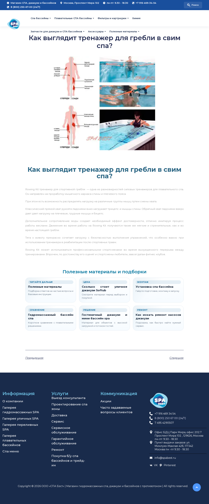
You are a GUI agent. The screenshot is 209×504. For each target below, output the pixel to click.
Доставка (59, 415)
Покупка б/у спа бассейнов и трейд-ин (68, 460)
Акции (105, 401)
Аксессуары (96, 31)
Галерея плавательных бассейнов (14, 440)
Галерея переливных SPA (20, 427)
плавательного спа (170, 189)
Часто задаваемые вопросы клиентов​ (116, 410)
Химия (136, 18)
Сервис (57, 421)
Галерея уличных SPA (20, 418)
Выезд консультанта (68, 398)
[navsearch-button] (193, 5)
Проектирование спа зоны (69, 406)
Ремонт (57, 450)
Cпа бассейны (39, 18)
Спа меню (10, 451)
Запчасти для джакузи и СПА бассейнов (56, 31)
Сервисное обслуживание (63, 430)
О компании (12, 401)
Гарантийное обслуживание (63, 441)
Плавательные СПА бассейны (73, 18)
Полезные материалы (123, 31)
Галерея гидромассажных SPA (20, 410)
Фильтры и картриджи (112, 18)
